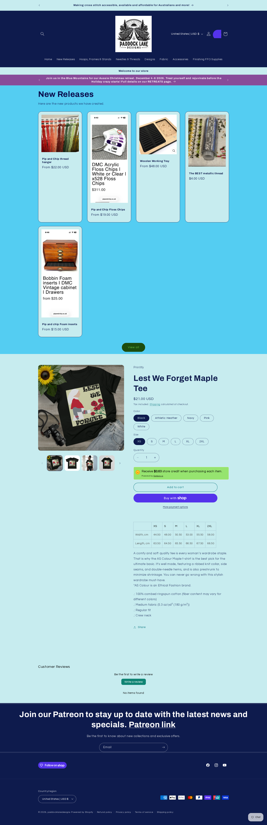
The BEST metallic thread (206, 173)
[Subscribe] (163, 747)
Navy (190, 418)
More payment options (175, 507)
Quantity (139, 450)
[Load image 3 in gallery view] (89, 463)
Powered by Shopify (82, 812)
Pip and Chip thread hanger (55, 160)
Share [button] (141, 627)
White (141, 426)
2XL (202, 441)
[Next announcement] (228, 5)
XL (188, 441)
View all (133, 347)
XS (139, 441)
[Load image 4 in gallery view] (107, 463)
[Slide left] (42, 463)
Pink (207, 418)
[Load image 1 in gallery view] (54, 463)
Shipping (155, 404)
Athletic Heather (166, 418)
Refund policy (104, 812)
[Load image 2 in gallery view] (72, 463)
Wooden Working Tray (154, 161)
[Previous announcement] (39, 5)
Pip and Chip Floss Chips (108, 209)
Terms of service (144, 812)
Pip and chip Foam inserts (59, 324)
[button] (42, 34)
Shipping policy (165, 812)
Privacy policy (123, 812)
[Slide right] (120, 463)
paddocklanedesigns (59, 812)
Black (141, 418)
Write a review (133, 681)
